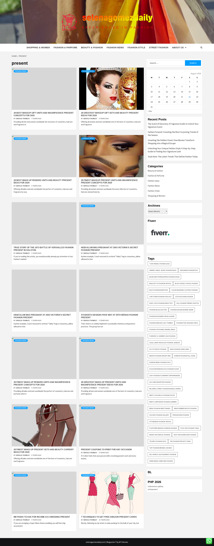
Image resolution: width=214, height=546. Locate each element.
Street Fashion (158, 47)
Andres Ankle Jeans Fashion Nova (162, 270)
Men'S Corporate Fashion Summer (163, 402)
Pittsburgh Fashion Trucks (160, 421)
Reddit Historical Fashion (159, 435)
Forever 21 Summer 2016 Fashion (162, 336)
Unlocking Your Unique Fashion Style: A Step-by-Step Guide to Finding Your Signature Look (171, 150)
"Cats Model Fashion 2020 (159, 264)
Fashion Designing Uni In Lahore (161, 316)
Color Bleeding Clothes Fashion (184, 290)
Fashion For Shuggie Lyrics (187, 323)
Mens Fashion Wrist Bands (159, 408)
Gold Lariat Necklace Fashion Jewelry (164, 342)
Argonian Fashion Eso (189, 270)
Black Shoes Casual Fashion (186, 283)
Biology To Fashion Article (160, 283)
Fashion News (115, 47)
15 (190, 91)
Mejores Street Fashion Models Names (165, 389)
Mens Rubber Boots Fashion (185, 408)
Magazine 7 (111, 542)
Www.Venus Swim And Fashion (161, 461)
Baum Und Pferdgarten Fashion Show (164, 277)
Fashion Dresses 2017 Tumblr (161, 323)
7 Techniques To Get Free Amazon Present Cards (109, 517)
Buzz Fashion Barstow (158, 290)
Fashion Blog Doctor (158, 310)
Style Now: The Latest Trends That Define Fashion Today (173, 156)
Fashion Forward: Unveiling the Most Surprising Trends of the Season (173, 134)
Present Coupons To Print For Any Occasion (106, 449)
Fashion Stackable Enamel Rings (162, 329)
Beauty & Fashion (92, 47)
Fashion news (20, 71)
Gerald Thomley (23, 118)
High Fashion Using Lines (179, 349)
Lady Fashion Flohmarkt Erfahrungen (164, 375)
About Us (178, 47)
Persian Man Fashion (181, 415)
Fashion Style (136, 47)
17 (152, 97)
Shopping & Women (38, 47)
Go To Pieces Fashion (157, 349)
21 (182, 97)
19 (167, 97)
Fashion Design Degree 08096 (181, 310)
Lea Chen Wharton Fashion (160, 382)
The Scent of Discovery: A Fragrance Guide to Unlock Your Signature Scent (173, 125)
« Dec (150, 111)
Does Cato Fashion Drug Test (161, 303)
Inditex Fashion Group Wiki (160, 356)
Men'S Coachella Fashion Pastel (162, 395)
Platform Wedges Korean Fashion (163, 428)
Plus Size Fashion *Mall (189, 428)
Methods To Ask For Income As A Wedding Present (42, 517)
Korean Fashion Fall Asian (184, 356)
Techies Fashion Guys (157, 441)
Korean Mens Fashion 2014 (159, 362)
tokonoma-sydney (155, 486)
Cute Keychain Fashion (184, 296)
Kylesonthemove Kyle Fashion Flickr (164, 369)
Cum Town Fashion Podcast (160, 296)
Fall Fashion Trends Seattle (187, 303)
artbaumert (153, 489)
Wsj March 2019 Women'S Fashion (162, 454)
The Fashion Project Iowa (180, 441)
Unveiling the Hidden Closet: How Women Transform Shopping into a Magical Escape (171, 142)
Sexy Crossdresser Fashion (185, 435)
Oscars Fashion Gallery (159, 415)
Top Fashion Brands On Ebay (160, 448)
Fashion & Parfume (65, 47)
